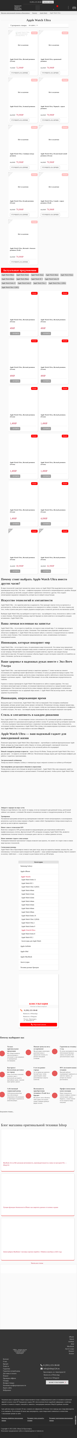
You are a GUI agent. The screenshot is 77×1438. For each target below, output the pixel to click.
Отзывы (6, 1381)
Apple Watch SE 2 (27, 937)
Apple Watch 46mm (27, 908)
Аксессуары (24, 962)
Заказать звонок (48, 2)
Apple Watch (9, 728)
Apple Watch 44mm (27, 901)
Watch (71, 1339)
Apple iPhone (25, 871)
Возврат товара (8, 1383)
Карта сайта (7, 1388)
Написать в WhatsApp (30, 1013)
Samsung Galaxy (26, 866)
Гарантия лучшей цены (11, 1371)
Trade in (6, 1366)
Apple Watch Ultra (28, 930)
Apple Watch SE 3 (27, 883)
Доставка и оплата (9, 1373)
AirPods (71, 1342)
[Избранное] (54, 8)
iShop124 (41, 728)
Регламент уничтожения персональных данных (61, 1419)
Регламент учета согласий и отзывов (35, 1419)
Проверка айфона (9, 1378)
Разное (71, 1353)
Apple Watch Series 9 (28, 926)
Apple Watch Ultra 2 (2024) (30, 919)
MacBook (70, 1346)
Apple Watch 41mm (27, 894)
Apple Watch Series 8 (28, 934)
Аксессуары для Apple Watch (31, 941)
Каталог (6, 1359)
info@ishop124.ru (52, 1368)
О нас (5, 1361)
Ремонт (71, 1351)
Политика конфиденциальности (14, 1385)
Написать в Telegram (30, 1016)
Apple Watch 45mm (27, 905)
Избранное (7, 1390)
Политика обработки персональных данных (12, 1419)
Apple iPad (24, 951)
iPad (72, 1344)
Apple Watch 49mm (27, 912)
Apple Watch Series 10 (28, 916)
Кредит (5, 1364)
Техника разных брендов (29, 967)
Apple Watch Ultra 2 (27, 923)
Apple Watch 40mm (27, 890)
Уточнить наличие (19, 73)
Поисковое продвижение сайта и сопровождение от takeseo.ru (22, 1431)
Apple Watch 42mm (27, 897)
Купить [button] (46, 524)
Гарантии (6, 1369)
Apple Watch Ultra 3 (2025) (30, 887)
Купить (16, 333)
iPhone (71, 1337)
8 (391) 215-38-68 (35, 2)
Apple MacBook (26, 957)
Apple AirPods (25, 946)
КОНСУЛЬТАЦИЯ (56, 1382)
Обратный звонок (39, 1025)
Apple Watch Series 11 (28, 879)
